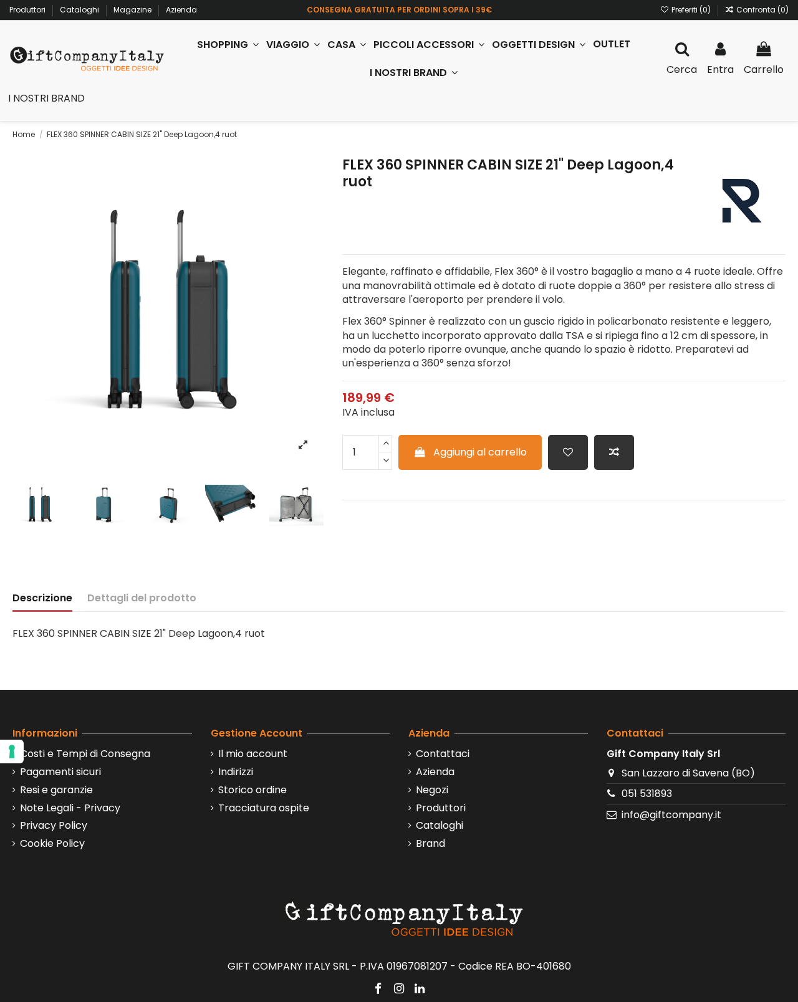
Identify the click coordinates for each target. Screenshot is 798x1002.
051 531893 (647, 793)
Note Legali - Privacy (70, 808)
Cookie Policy (52, 844)
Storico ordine (252, 790)
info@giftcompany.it (671, 815)
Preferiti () (691, 9)
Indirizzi (235, 772)
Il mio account (252, 754)
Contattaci (442, 754)
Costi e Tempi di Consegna (85, 754)
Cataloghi (80, 9)
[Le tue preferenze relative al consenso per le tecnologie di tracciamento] (12, 751)
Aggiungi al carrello (480, 452)
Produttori (28, 9)
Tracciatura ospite (263, 808)
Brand (430, 844)
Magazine (133, 9)
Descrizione (42, 598)
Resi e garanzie (56, 790)
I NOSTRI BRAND (46, 98)
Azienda (181, 9)
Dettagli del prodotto (141, 598)
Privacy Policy (53, 826)
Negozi (432, 790)
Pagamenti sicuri (60, 772)
